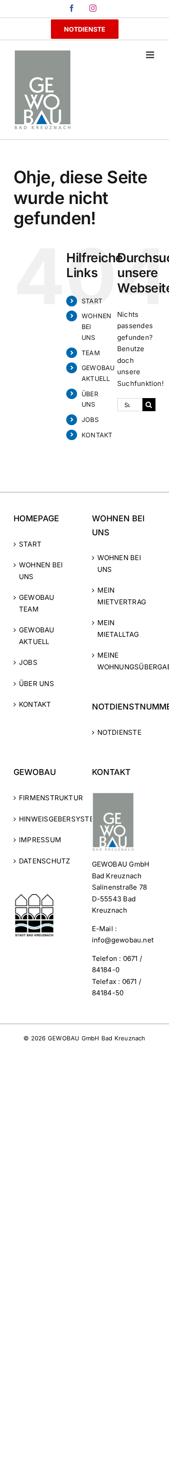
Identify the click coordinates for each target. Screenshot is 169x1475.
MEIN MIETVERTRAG (121, 596)
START (92, 301)
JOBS (90, 419)
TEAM (91, 353)
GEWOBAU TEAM (37, 603)
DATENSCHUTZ (44, 861)
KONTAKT (97, 435)
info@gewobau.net (123, 940)
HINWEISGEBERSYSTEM (46, 819)
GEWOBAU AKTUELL (37, 636)
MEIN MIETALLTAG (118, 628)
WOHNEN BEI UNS (41, 571)
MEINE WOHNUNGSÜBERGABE (124, 661)
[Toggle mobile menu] (150, 55)
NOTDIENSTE (119, 732)
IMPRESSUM (40, 839)
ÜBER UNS (36, 683)
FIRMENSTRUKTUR (46, 797)
